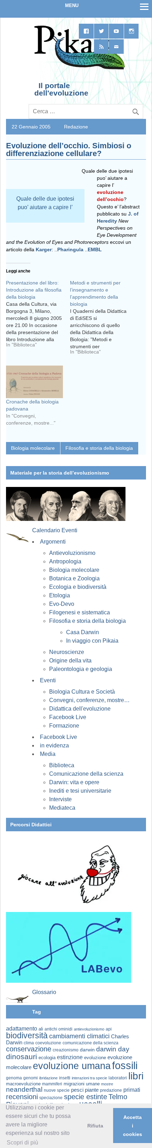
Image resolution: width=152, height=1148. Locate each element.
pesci (77, 1090)
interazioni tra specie (89, 1078)
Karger (44, 249)
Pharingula (70, 249)
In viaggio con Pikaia (92, 641)
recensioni (22, 1097)
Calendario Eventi (54, 530)
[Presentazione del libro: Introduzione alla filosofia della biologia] (38, 316)
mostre (107, 1084)
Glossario (44, 992)
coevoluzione (48, 1042)
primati (131, 1090)
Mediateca (62, 808)
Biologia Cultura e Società (82, 692)
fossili (125, 1065)
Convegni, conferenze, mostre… (89, 700)
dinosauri (21, 1056)
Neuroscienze (66, 652)
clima (29, 1042)
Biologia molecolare (33, 448)
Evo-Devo (61, 604)
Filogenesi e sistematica (79, 612)
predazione (111, 1090)
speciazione (51, 1097)
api (109, 1029)
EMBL (95, 249)
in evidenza (54, 745)
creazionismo (65, 1049)
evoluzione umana (72, 1066)
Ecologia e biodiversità (77, 587)
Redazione (76, 127)
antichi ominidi (58, 1029)
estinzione (70, 1057)
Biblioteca (61, 765)
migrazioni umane (82, 1083)
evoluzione (95, 1057)
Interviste (60, 799)
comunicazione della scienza (90, 1042)
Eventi (48, 680)
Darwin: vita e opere (74, 782)
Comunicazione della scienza (86, 774)
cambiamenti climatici (79, 1036)
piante (92, 1090)
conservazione (28, 1049)
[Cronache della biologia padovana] (34, 382)
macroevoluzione (23, 1083)
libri (136, 1075)
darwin (87, 1049)
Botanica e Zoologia (74, 578)
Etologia (59, 595)
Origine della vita (70, 661)
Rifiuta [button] (95, 1126)
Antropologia (65, 561)
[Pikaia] (78, 69)
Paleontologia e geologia (80, 669)
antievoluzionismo (89, 1029)
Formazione (64, 726)
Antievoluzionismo (72, 553)
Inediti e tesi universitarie (80, 791)
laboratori (118, 1077)
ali (41, 1029)
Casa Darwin (82, 632)
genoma (14, 1077)
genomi (30, 1077)
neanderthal (24, 1089)
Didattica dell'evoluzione (80, 709)
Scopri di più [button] (22, 1143)
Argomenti (53, 542)
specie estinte (85, 1097)
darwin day (112, 1049)
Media (47, 754)
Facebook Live (67, 717)
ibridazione (48, 1078)
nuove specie (57, 1090)
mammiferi (52, 1083)
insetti (64, 1077)
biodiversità (27, 1035)
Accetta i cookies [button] (132, 1125)
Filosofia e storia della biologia (99, 448)
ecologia (47, 1057)
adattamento (21, 1029)
